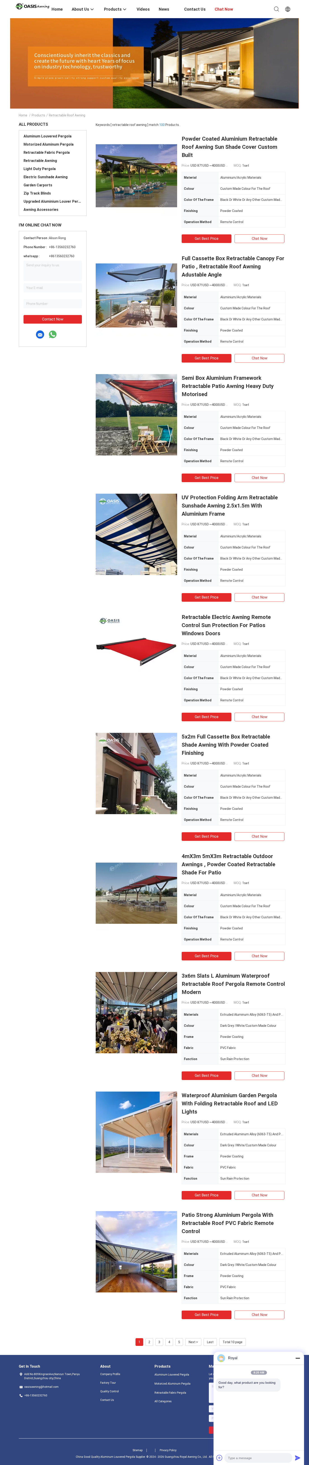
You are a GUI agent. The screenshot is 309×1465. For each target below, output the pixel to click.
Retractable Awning (40, 161)
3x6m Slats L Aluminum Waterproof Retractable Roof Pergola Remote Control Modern (233, 984)
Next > (193, 1342)
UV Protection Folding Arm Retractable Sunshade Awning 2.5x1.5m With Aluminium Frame (230, 505)
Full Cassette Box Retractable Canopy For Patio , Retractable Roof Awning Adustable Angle (233, 266)
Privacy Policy (168, 1450)
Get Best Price (207, 238)
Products (38, 115)
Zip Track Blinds (37, 193)
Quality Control (109, 1391)
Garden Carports (38, 185)
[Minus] (297, 1358)
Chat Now (259, 238)
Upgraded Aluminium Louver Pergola (53, 201)
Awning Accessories (41, 209)
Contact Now (52, 319)
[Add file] (219, 1458)
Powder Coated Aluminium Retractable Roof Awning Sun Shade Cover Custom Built (229, 147)
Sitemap (138, 1450)
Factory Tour (108, 1382)
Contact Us (107, 1400)
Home (23, 115)
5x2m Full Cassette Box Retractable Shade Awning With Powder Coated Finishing (226, 745)
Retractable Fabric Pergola (47, 152)
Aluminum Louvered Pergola (47, 136)
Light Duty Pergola (40, 169)
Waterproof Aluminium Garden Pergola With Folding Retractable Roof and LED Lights (230, 1103)
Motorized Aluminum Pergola (49, 144)
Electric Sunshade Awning (46, 177)
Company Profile (110, 1374)
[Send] (297, 1458)
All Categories (163, 1401)
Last (210, 1342)
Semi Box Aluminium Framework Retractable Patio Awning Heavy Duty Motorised (228, 386)
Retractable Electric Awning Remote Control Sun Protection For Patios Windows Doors (226, 625)
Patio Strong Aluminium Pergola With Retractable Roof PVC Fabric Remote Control (228, 1223)
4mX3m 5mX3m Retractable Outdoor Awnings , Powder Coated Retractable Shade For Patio (228, 864)
